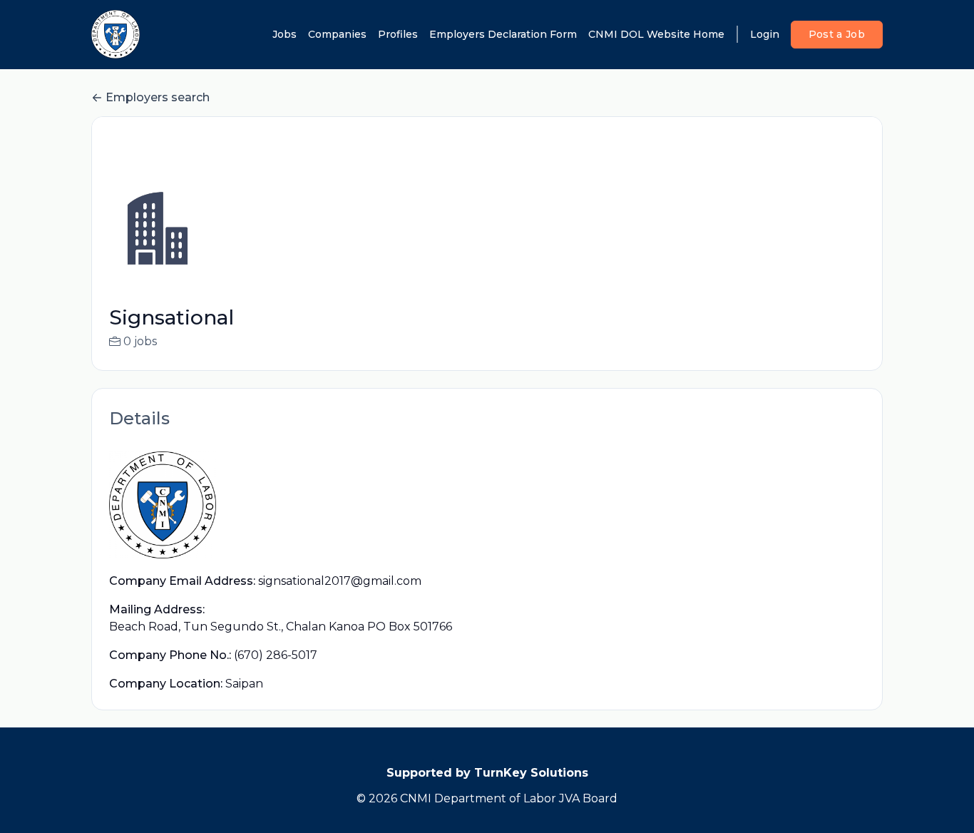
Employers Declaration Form (503, 34)
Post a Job (837, 34)
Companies (337, 34)
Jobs (284, 34)
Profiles (398, 34)
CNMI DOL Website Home (656, 34)
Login (764, 34)
